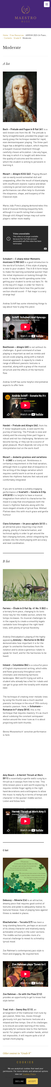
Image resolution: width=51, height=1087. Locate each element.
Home (5, 35)
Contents (8, 38)
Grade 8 (17, 38)
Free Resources (17, 35)
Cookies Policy (29, 1074)
